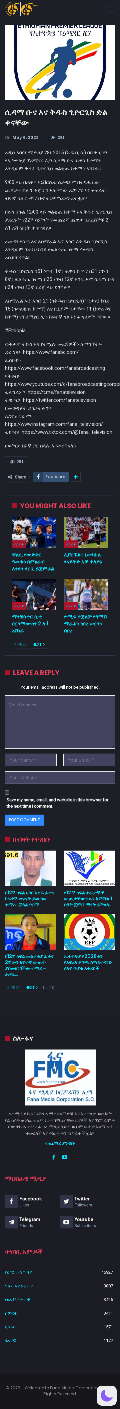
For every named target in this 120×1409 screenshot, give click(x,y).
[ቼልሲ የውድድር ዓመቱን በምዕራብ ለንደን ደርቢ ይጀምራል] (34, 532)
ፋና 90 (10, 1340)
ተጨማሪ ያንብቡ (60, 1143)
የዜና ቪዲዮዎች (17, 1299)
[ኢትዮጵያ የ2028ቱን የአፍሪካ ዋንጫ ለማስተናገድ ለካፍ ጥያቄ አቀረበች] (89, 932)
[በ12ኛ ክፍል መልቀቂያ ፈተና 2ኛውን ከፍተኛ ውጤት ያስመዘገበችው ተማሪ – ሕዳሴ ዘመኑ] (30, 932)
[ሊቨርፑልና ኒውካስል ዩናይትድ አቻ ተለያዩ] (86, 532)
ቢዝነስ (10, 1326)
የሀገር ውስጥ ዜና (18, 1272)
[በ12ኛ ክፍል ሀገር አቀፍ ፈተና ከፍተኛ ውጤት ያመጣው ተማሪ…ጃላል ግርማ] (30, 868)
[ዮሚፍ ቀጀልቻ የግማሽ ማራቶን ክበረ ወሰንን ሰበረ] (86, 594)
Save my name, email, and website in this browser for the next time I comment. (57, 803)
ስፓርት (19, 544)
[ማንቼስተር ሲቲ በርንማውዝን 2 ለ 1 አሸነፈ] (34, 594)
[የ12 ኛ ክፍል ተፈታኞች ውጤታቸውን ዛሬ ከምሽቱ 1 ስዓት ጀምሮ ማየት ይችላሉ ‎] (89, 868)
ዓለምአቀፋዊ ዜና (19, 1285)
